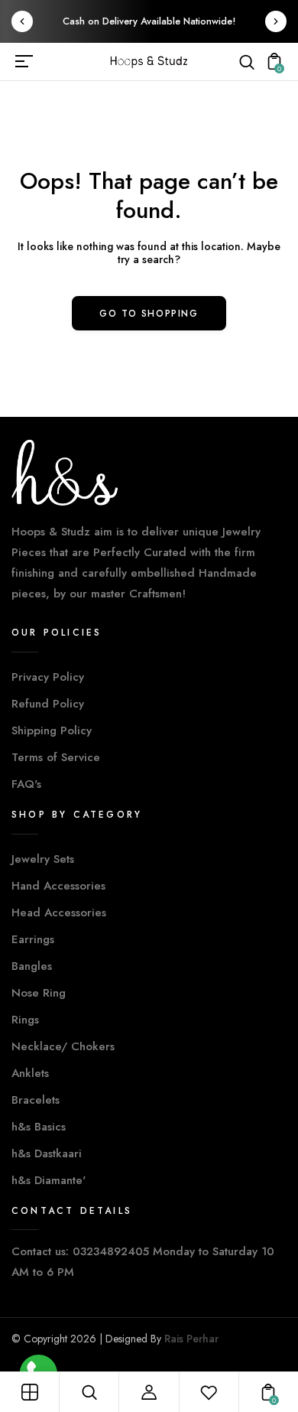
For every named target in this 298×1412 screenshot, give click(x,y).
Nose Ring (38, 992)
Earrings (32, 939)
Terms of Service (55, 757)
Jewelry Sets (42, 859)
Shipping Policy (51, 730)
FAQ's (26, 784)
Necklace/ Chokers (63, 1046)
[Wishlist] (208, 1392)
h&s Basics (38, 1126)
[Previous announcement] (22, 21)
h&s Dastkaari (46, 1153)
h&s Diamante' (48, 1180)
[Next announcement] (276, 21)
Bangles (31, 966)
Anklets (30, 1073)
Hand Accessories (58, 885)
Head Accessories (58, 912)
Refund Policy (47, 703)
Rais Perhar (191, 1338)
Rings (25, 1019)
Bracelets (35, 1100)
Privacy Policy (47, 677)
